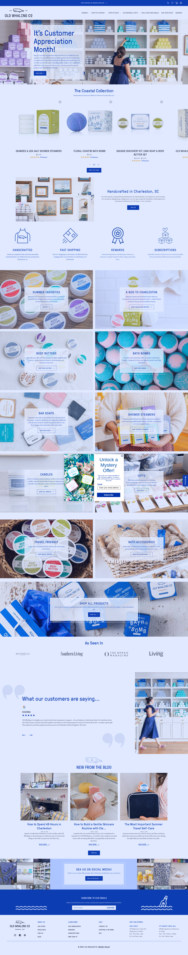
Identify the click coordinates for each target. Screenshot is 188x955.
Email (100, 484)
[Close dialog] (122, 456)
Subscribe (108, 495)
